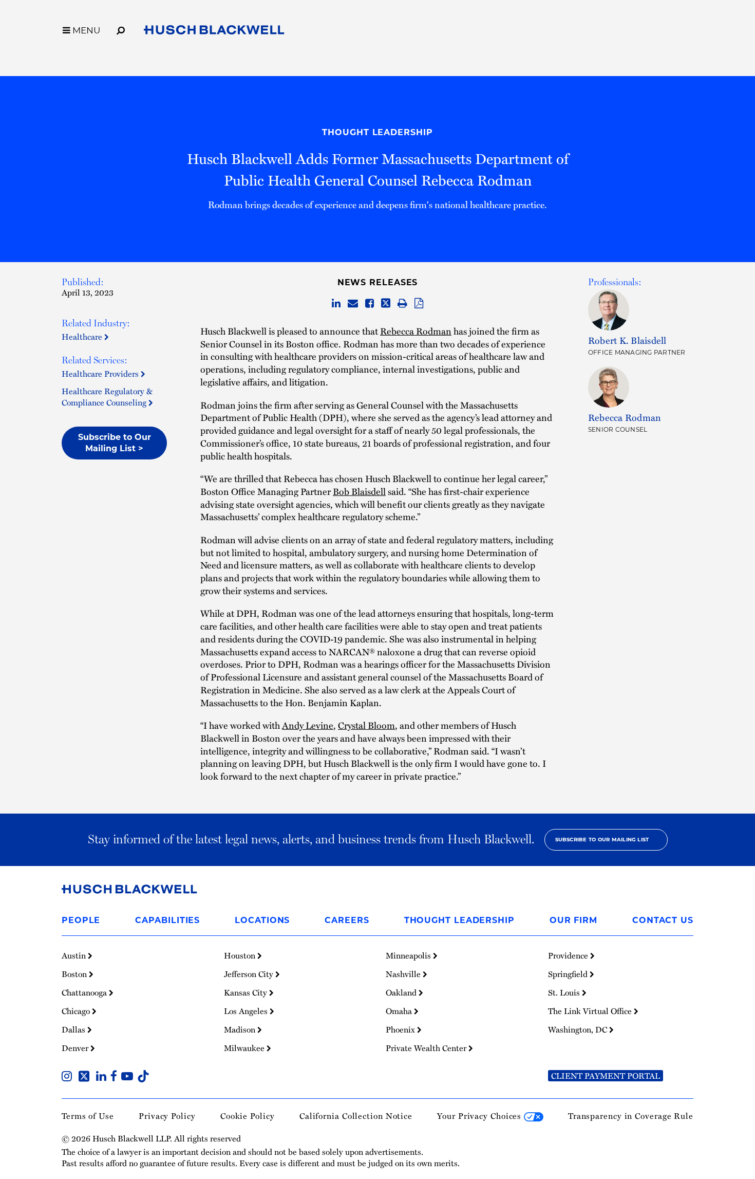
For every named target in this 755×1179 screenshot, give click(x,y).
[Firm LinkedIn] (103, 1077)
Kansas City (246, 992)
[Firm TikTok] (143, 1077)
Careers (347, 920)
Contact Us (662, 920)
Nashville (404, 974)
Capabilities (167, 920)
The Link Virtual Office (591, 1011)
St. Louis (565, 992)
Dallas (74, 1029)
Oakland (402, 992)
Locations (262, 920)
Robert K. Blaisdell (627, 340)
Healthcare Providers (101, 373)
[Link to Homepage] (214, 32)
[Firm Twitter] (86, 1077)
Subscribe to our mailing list (602, 839)
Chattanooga (85, 992)
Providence (569, 955)
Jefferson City (249, 974)
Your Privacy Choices (480, 1116)
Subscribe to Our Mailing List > (114, 442)
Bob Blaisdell (359, 491)
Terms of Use (88, 1116)
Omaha (400, 1011)
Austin (75, 955)
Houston (240, 955)
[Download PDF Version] (419, 304)
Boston (75, 974)
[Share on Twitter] (386, 304)
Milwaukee (245, 1048)
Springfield (569, 974)
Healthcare (83, 336)
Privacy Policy (167, 1116)
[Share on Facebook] (369, 304)
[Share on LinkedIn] (336, 304)
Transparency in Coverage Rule (630, 1116)
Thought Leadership (377, 132)
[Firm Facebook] (115, 1077)
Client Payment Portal (605, 1075)
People (81, 920)
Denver (76, 1048)
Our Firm (573, 920)
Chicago (77, 1011)
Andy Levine (307, 725)
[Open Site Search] (121, 29)
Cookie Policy (247, 1116)
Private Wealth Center (427, 1048)
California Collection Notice (355, 1116)
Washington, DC (578, 1029)
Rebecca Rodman (415, 331)
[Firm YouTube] (129, 1077)
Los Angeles (247, 1011)
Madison (240, 1029)
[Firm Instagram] (69, 1077)
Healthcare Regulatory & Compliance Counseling (107, 397)
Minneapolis (409, 955)
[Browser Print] (402, 304)
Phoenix (401, 1029)
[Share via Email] (353, 304)
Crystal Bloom (366, 725)
